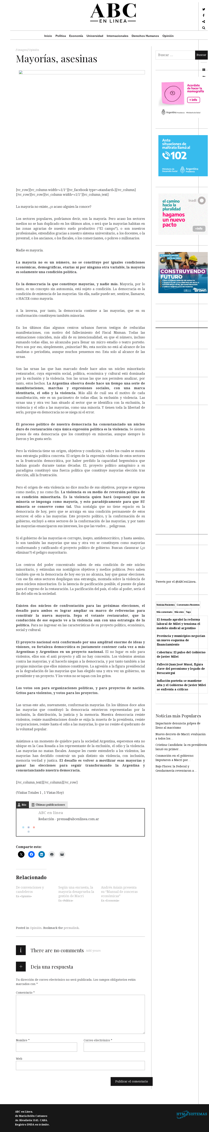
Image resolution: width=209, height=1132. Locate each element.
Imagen (22, 50)
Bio (24, 804)
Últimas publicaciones (50, 804)
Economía (76, 35)
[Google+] (32, 827)
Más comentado (164, 612)
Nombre (23, 1040)
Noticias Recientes (166, 605)
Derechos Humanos (145, 35)
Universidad (95, 35)
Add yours (93, 950)
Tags (188, 612)
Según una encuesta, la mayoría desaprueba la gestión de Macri (76, 891)
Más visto (179, 612)
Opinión (168, 35)
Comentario (25, 992)
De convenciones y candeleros (30, 889)
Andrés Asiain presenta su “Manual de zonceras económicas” (119, 891)
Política (61, 35)
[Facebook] (26, 827)
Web (19, 1058)
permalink (71, 928)
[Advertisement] (182, 473)
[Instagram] (26, 831)
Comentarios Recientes (188, 605)
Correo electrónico (98, 1040)
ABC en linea (50, 813)
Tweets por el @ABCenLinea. (176, 581)
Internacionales (117, 35)
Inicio (48, 35)
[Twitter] (21, 827)
